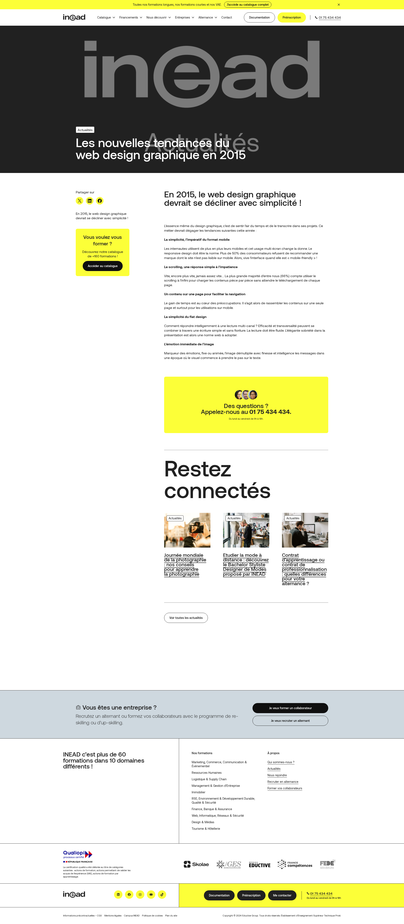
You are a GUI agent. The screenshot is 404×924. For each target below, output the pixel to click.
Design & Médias (203, 822)
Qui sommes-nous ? (280, 762)
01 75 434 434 (330, 17)
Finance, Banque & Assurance (212, 809)
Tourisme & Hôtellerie (206, 828)
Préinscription (292, 17)
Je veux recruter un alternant (290, 720)
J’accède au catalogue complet (248, 4)
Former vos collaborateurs (284, 788)
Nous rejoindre (277, 775)
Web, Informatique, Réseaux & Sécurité (218, 815)
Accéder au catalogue (103, 266)
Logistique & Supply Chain (209, 779)
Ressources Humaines (207, 772)
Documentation (259, 17)
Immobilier (198, 792)
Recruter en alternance (282, 781)
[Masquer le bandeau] (339, 5)
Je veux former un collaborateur (290, 708)
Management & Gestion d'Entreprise (216, 785)
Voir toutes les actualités (186, 618)
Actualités (273, 768)
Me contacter (282, 895)
